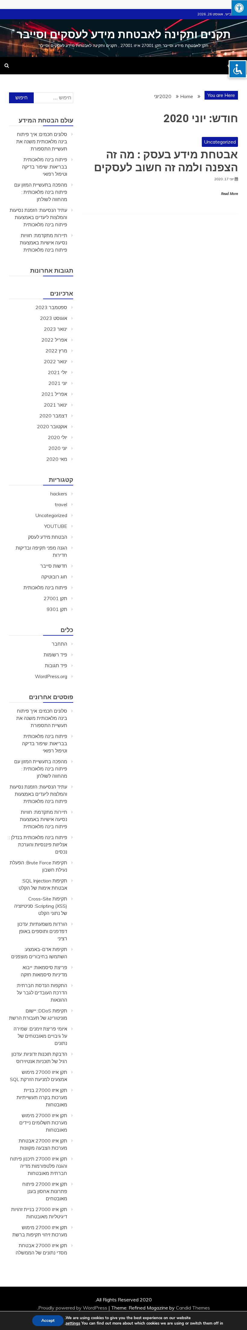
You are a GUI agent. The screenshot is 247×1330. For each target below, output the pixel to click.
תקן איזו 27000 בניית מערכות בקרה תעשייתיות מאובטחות (42, 1097)
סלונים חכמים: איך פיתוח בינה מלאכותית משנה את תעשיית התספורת (41, 141)
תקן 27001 (55, 598)
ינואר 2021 (55, 405)
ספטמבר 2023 (51, 307)
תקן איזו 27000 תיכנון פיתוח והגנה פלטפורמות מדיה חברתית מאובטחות (38, 1166)
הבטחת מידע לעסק (47, 537)
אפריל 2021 (54, 394)
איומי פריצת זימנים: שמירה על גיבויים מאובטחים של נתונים (40, 1036)
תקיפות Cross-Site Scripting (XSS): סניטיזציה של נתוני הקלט (40, 906)
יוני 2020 (57, 448)
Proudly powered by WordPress (73, 1308)
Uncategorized (220, 142)
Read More (229, 194)
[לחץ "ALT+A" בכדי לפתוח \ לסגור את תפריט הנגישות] (239, 8)
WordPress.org (51, 676)
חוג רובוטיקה (54, 577)
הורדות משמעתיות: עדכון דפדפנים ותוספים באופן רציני (42, 931)
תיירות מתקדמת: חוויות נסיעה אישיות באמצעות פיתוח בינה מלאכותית (43, 242)
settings (73, 1323)
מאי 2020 (56, 459)
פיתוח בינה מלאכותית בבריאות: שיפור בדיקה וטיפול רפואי (44, 167)
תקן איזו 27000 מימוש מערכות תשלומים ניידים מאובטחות (43, 1122)
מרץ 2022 (56, 351)
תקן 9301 (57, 609)
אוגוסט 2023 (53, 318)
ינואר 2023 (55, 329)
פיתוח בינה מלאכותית (45, 587)
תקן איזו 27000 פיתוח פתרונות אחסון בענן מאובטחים (44, 1191)
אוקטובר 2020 (52, 426)
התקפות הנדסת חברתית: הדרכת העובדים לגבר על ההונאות (41, 992)
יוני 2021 (57, 383)
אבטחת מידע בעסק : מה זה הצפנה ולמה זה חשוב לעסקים (166, 161)
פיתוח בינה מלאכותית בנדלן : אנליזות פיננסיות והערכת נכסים (38, 844)
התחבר (59, 644)
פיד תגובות (56, 665)
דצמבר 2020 (53, 416)
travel (61, 504)
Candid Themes (193, 1308)
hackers (58, 494)
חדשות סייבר (53, 566)
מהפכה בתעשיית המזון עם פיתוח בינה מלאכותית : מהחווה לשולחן (40, 192)
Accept (48, 1320)
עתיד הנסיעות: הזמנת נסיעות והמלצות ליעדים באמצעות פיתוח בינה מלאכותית (38, 217)
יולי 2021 (57, 372)
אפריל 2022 (54, 340)
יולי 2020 (57, 437)
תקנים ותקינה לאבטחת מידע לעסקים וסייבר (124, 34)
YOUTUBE (55, 526)
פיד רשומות (55, 655)
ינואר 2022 (55, 361)
